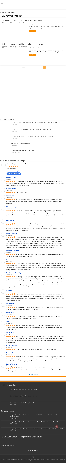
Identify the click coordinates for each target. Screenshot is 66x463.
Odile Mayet (10, 303)
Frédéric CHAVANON (13, 346)
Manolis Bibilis (11, 189)
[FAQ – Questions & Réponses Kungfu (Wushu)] (5, 391)
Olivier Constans (11, 233)
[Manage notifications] (56, 426)
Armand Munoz (11, 177)
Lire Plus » (32, 31)
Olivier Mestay (11, 207)
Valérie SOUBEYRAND (13, 250)
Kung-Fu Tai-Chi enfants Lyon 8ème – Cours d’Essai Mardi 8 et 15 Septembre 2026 (31, 129)
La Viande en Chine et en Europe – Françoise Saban (22, 20)
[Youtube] (33, 457)
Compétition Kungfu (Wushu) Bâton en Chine (23, 396)
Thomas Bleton (11, 353)
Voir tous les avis (33, 374)
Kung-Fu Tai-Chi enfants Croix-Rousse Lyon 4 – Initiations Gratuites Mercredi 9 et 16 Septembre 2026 (35, 122)
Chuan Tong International (16, 164)
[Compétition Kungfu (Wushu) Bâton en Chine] (5, 398)
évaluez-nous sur (13, 173)
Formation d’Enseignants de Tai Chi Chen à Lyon (22, 150)
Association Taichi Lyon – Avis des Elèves (20, 143)
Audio (12, 22)
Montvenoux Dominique (14, 273)
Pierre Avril (10, 312)
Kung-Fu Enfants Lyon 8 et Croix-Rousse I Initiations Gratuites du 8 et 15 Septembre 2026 (32, 136)
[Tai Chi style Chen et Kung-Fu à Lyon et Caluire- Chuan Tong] (33, 5)
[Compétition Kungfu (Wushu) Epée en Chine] (5, 405)
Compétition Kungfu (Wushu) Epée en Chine (23, 403)
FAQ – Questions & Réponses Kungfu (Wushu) (23, 389)
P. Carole (9, 290)
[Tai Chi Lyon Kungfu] (33, 442)
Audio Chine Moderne (22, 22)
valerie (8, 321)
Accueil (3, 12)
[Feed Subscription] (65, 15)
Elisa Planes (10, 220)
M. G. (7, 260)
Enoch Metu (10, 333)
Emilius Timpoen (11, 364)
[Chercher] (44, 67)
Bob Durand (10, 196)
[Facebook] (32, 457)
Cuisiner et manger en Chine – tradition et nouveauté (23, 44)
